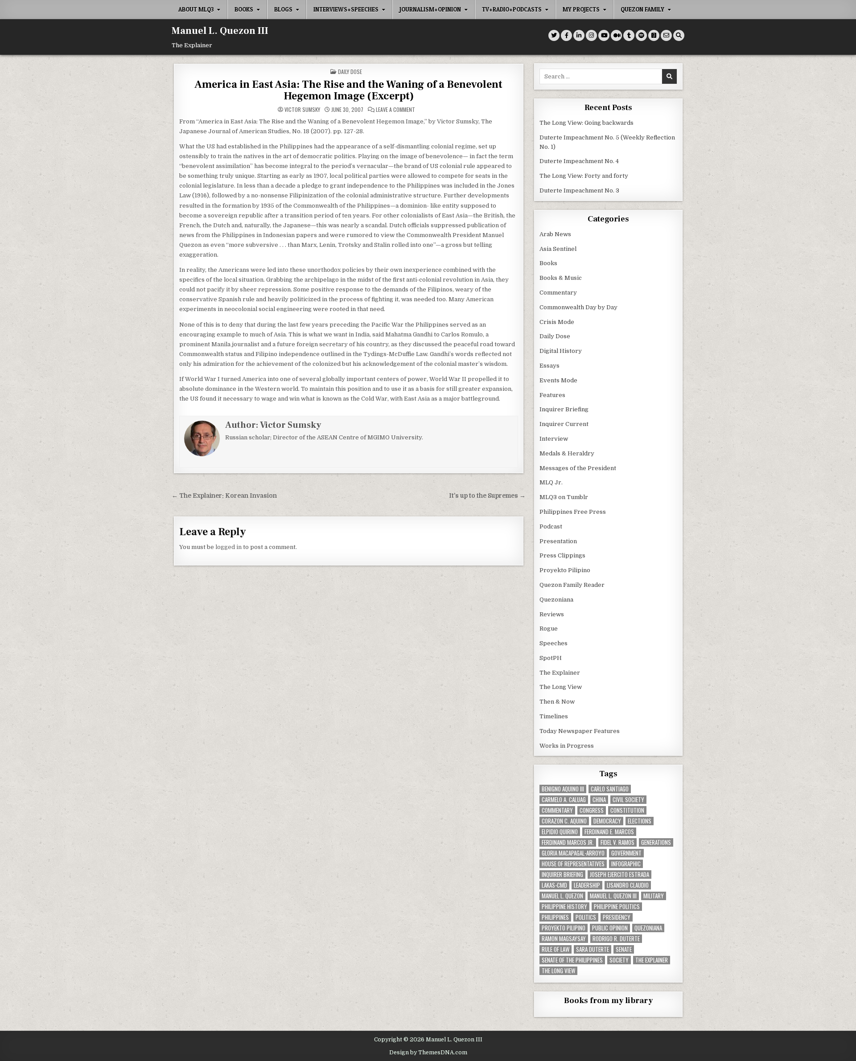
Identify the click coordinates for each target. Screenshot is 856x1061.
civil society (628, 799)
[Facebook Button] (566, 35)
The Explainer (559, 672)
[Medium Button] (616, 35)
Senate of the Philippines (572, 960)
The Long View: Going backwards (587, 122)
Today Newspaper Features (579, 731)
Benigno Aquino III (563, 789)
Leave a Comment (395, 109)
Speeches (553, 643)
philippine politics (617, 906)
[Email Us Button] (666, 35)
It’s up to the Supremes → (487, 495)
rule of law (555, 949)
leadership (587, 885)
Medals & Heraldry (566, 453)
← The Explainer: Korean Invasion (224, 495)
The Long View (560, 687)
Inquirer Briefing (563, 409)
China (599, 799)
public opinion (610, 928)
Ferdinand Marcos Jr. (568, 842)
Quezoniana (556, 599)
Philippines (555, 917)
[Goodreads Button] (653, 35)
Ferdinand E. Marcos (609, 831)
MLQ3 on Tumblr (563, 497)
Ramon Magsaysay (564, 938)
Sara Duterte (592, 949)
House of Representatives (573, 864)
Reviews (551, 614)
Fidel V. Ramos (617, 842)
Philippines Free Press (572, 511)
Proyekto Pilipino (564, 570)
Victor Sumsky (302, 109)
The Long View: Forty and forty (583, 175)
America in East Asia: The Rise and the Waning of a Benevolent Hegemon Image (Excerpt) (348, 90)
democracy (607, 821)
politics (586, 917)
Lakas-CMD (554, 885)
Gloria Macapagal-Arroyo (573, 853)
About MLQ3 (196, 9)
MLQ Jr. (551, 482)
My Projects (581, 9)
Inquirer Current (563, 424)
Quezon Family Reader (572, 585)
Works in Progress (566, 745)
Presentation (558, 541)
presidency (616, 917)
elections (639, 821)
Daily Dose (350, 71)
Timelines (553, 716)
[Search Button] (678, 35)
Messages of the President (577, 468)
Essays (549, 365)
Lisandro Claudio (628, 885)
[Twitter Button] (554, 35)
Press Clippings (562, 555)
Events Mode (558, 380)
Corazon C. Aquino (564, 821)
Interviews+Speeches (346, 9)
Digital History (560, 351)
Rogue (548, 628)
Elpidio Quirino (560, 831)
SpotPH (550, 658)
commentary (557, 810)
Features (552, 395)
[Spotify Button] (641, 35)
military (653, 896)
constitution (627, 810)
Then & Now (557, 701)
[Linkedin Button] (578, 35)
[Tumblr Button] (628, 35)
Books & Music (560, 277)
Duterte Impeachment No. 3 (579, 190)
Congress (592, 810)
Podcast (550, 526)
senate (624, 949)
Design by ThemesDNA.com (428, 1052)
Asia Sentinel (557, 249)
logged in (228, 547)
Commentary (558, 292)
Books (244, 9)
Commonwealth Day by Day (578, 307)
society (619, 960)
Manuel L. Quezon (562, 896)
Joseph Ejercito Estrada (619, 874)
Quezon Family (642, 9)
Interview (553, 438)
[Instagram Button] (591, 35)
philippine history (564, 906)
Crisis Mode (556, 322)
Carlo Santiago (610, 789)
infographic (626, 864)
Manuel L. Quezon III (220, 31)
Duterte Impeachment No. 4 (579, 161)
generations (656, 842)
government (626, 853)
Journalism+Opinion (430, 9)
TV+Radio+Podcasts (512, 9)
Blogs (283, 9)
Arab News (555, 234)
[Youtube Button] (603, 35)
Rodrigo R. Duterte (616, 938)
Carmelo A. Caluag (564, 799)
